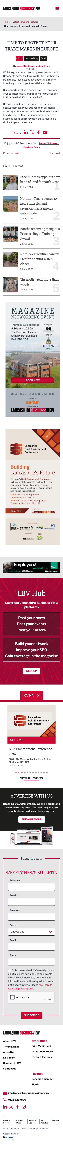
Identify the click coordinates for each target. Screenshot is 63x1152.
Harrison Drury (31, 58)
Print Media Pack (41, 1046)
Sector (13, 925)
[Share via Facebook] (38, 132)
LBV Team (9, 1057)
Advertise (8, 1052)
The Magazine (11, 1046)
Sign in (35, 1084)
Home (7, 21)
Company (15, 910)
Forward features (41, 1057)
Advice (19, 58)
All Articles (44, 1121)
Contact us (9, 1068)
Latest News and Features (25, 21)
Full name (15, 880)
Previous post (11, 153)
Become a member (42, 1079)
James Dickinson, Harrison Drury (33, 66)
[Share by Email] (45, 132)
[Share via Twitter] (32, 132)
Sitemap (55, 1120)
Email (13, 940)
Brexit (44, 58)
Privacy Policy (6, 1121)
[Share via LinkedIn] (26, 132)
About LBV (9, 1041)
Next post (54, 153)
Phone (13, 955)
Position (14, 895)
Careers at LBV (12, 1063)
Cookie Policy (19, 1121)
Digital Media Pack (42, 1051)
